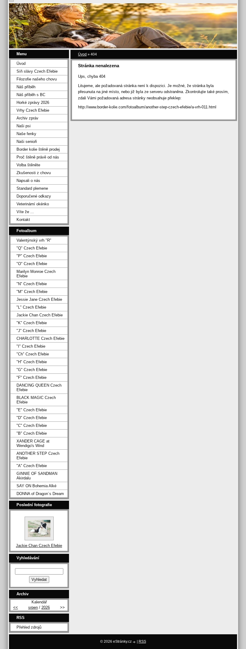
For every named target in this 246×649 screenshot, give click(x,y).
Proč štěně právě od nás (37, 157)
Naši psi (23, 126)
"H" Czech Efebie (31, 362)
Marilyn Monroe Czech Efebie (36, 273)
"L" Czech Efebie (31, 307)
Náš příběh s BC (30, 94)
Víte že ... (25, 212)
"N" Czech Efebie (31, 284)
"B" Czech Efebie (31, 433)
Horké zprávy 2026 (32, 102)
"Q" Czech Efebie (31, 248)
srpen (33, 607)
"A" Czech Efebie (31, 465)
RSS (142, 641)
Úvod (82, 54)
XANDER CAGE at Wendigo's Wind (33, 443)
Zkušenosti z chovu (33, 173)
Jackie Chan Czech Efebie (39, 315)
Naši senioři (26, 141)
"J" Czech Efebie (31, 330)
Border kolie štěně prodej (38, 149)
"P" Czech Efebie (31, 256)
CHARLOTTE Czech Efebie (40, 338)
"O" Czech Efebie (31, 263)
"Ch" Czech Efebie (32, 354)
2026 (45, 607)
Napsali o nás (28, 180)
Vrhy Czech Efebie (32, 110)
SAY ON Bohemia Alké (36, 486)
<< (15, 607)
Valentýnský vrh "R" (33, 240)
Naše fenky (26, 133)
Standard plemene (32, 188)
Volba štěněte (28, 165)
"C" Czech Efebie (31, 425)
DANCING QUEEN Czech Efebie (39, 387)
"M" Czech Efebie (31, 291)
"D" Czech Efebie (31, 417)
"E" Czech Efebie (31, 410)
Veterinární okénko (32, 204)
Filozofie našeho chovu (36, 79)
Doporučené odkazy (33, 196)
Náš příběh (25, 87)
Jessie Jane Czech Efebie (39, 299)
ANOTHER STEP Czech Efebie (37, 455)
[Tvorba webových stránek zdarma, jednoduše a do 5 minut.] (135, 642)
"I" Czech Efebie (30, 346)
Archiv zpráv (27, 118)
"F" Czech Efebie (31, 377)
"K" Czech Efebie (31, 323)
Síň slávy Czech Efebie (37, 71)
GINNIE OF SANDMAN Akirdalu (36, 475)
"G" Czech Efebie (31, 369)
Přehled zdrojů (28, 627)
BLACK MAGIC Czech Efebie (36, 399)
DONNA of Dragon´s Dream (40, 493)
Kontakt (23, 219)
